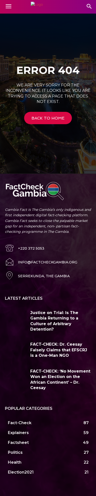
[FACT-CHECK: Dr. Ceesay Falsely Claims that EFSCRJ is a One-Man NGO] (16, 350)
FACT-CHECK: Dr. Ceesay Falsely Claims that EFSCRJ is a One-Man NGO (58, 350)
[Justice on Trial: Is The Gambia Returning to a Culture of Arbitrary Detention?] (16, 319)
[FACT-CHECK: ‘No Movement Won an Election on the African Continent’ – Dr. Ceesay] (16, 377)
